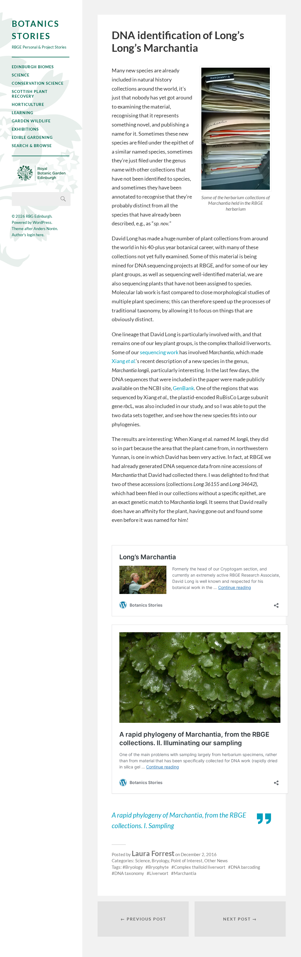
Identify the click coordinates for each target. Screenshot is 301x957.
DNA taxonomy (129, 873)
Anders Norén (45, 228)
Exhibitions (25, 129)
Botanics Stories (35, 30)
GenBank (183, 388)
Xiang (124, 361)
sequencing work (159, 352)
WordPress (42, 222)
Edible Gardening (32, 137)
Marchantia (185, 873)
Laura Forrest (153, 853)
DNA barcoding (245, 867)
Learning (22, 112)
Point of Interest (187, 860)
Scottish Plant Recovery (30, 94)
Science (20, 75)
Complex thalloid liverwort (199, 867)
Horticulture (28, 104)
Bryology (160, 860)
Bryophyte (158, 867)
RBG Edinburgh (38, 216)
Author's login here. (28, 234)
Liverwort (158, 873)
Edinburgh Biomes (33, 66)
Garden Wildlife (31, 121)
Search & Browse (32, 145)
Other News (216, 860)
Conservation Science (37, 83)
